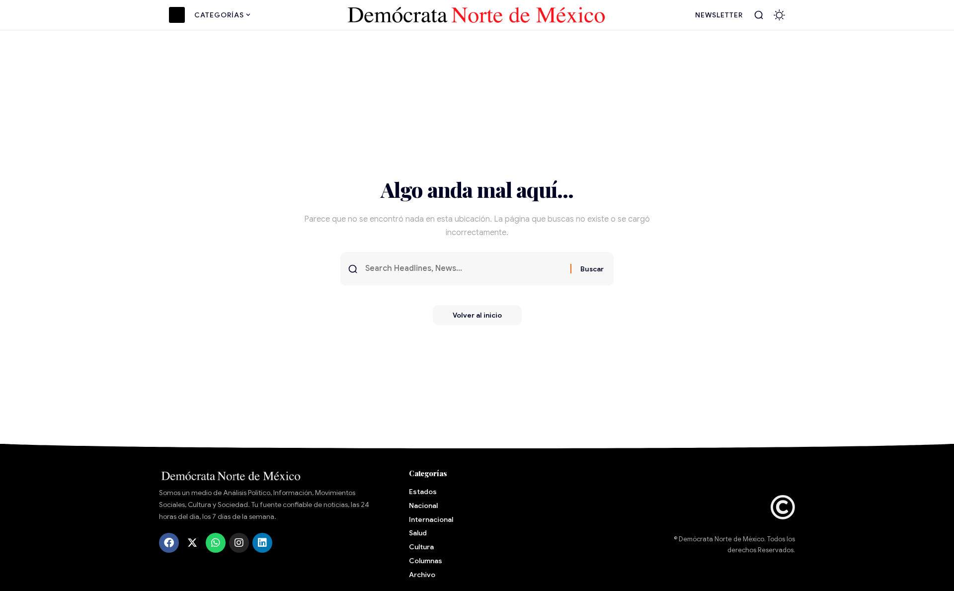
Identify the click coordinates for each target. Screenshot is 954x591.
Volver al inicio (477, 315)
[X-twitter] (192, 543)
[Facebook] (169, 543)
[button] (759, 15)
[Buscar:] (464, 268)
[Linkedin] (262, 543)
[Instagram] (239, 543)
